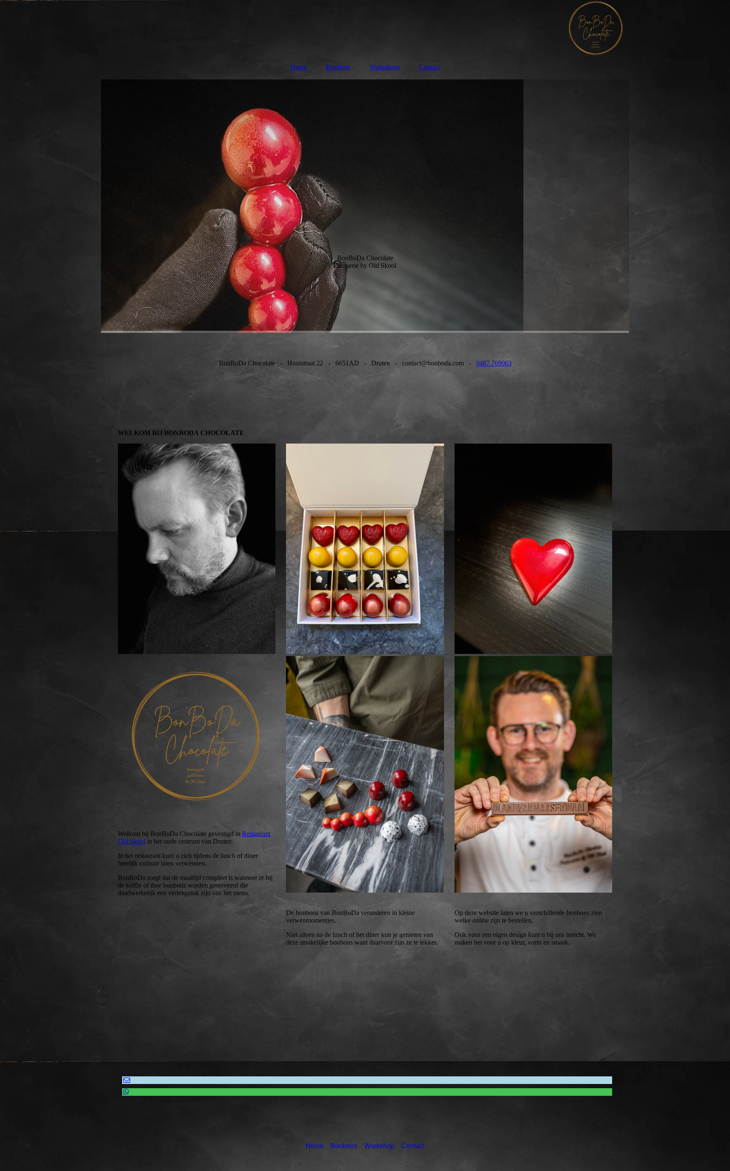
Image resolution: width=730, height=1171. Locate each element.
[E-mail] (126, 1080)
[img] (365, 27)
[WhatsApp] (125, 1091)
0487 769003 (494, 363)
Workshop (379, 1145)
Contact (429, 67)
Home (298, 67)
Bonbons (338, 67)
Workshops (385, 67)
